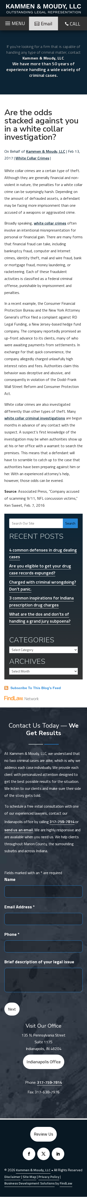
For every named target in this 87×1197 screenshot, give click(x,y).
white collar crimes (50, 223)
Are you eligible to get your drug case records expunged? (40, 569)
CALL (75, 23)
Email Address (19, 907)
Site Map (29, 1176)
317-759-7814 (62, 822)
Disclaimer (12, 1176)
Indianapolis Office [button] (44, 1061)
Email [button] (46, 23)
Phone (12, 934)
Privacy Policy (48, 1176)
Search (70, 523)
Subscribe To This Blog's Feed (35, 688)
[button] (82, 1162)
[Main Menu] (14, 22)
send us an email (18, 830)
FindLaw (66, 1183)
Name (9, 879)
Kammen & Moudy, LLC (45, 151)
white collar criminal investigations (34, 418)
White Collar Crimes (32, 158)
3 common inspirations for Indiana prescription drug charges (41, 601)
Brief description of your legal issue (39, 961)
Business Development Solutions (29, 1183)
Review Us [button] (43, 1134)
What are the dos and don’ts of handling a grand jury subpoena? (40, 617)
